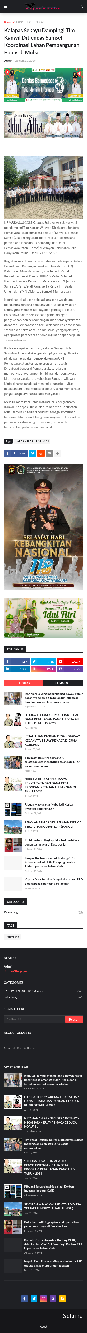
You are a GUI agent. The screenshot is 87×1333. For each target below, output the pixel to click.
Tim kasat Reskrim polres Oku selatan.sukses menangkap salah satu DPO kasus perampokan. (52, 762)
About (43, 1326)
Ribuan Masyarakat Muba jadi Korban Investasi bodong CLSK (49, 806)
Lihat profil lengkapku (16, 971)
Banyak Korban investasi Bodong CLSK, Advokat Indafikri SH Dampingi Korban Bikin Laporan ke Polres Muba (50, 862)
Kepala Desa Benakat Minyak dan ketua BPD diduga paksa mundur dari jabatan (54, 881)
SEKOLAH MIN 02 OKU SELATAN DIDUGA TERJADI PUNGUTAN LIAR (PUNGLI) (53, 824)
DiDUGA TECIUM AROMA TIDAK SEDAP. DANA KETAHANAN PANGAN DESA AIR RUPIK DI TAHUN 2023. (52, 719)
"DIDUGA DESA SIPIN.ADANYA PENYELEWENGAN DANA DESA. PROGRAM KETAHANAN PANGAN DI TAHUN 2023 (50, 785)
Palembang (43, 912)
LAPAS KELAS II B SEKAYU (30, 22)
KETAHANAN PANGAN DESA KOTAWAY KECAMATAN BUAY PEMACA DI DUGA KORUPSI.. (52, 740)
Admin (9, 966)
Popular (24, 683)
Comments (63, 683)
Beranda (9, 22)
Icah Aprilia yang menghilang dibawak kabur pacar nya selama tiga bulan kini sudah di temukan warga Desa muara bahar (54, 698)
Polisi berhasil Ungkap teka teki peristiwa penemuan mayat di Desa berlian (52, 842)
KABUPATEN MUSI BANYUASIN (43, 991)
